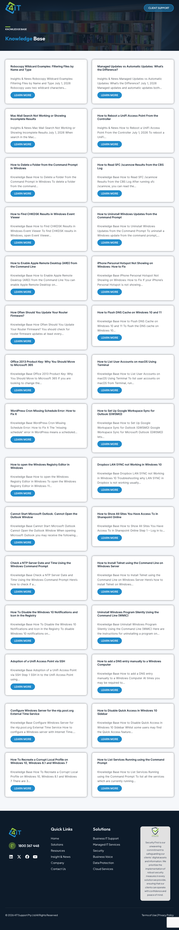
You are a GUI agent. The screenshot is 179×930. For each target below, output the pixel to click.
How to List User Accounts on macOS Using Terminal (126, 363)
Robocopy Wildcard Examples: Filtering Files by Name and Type (42, 68)
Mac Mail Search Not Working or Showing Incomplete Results (38, 117)
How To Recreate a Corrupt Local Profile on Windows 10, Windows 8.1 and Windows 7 (39, 761)
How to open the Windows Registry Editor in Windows (40, 466)
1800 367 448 (28, 845)
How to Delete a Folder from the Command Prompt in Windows (44, 166)
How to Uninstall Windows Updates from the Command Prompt (127, 215)
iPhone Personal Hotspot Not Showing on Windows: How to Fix (125, 264)
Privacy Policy (166, 915)
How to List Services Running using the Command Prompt (130, 761)
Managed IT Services (106, 844)
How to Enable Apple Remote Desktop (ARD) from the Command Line (43, 264)
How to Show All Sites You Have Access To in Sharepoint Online (127, 515)
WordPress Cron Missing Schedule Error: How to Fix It (43, 412)
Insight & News (60, 856)
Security (98, 850)
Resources (58, 850)
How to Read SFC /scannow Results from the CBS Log (130, 166)
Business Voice (103, 856)
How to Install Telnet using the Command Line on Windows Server (130, 564)
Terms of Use (149, 915)
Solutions (57, 844)
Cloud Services (103, 869)
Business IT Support (106, 838)
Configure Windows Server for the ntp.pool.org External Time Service (42, 712)
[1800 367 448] (12, 845)
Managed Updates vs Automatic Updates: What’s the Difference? (130, 68)
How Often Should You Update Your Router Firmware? (39, 314)
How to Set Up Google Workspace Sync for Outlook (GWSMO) (126, 412)
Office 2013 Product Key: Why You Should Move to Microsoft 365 (42, 363)
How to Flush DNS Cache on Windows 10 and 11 (129, 312)
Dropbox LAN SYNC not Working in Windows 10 (129, 464)
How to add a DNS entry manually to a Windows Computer (129, 662)
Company (57, 863)
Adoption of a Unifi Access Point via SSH (37, 661)
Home (55, 838)
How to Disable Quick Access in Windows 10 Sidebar (127, 712)
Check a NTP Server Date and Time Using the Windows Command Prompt (40, 564)
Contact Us (58, 869)
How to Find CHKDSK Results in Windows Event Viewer (42, 215)
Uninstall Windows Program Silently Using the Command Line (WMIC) (128, 613)
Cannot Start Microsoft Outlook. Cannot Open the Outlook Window (43, 515)
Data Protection (103, 863)
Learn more (22, 95)
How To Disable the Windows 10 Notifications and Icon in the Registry (44, 613)
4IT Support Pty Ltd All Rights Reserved (36, 915)
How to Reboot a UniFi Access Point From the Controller (127, 117)
